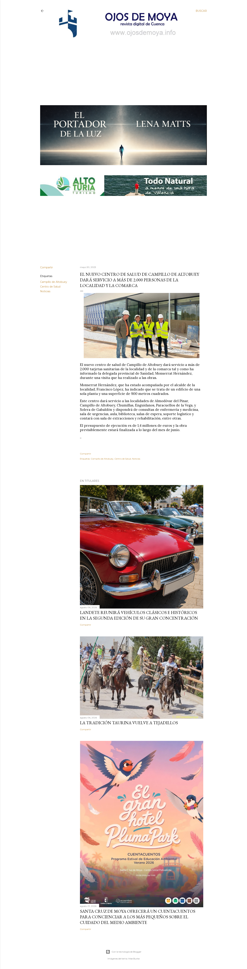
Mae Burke (134, 958)
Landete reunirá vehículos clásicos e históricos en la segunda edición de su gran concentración (139, 615)
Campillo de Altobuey (53, 282)
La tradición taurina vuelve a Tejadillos (129, 722)
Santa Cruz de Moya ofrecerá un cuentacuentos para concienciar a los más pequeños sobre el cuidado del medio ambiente (137, 916)
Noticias (45, 291)
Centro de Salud (50, 286)
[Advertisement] (120, 66)
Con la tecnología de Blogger (126, 951)
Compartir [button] (46, 267)
